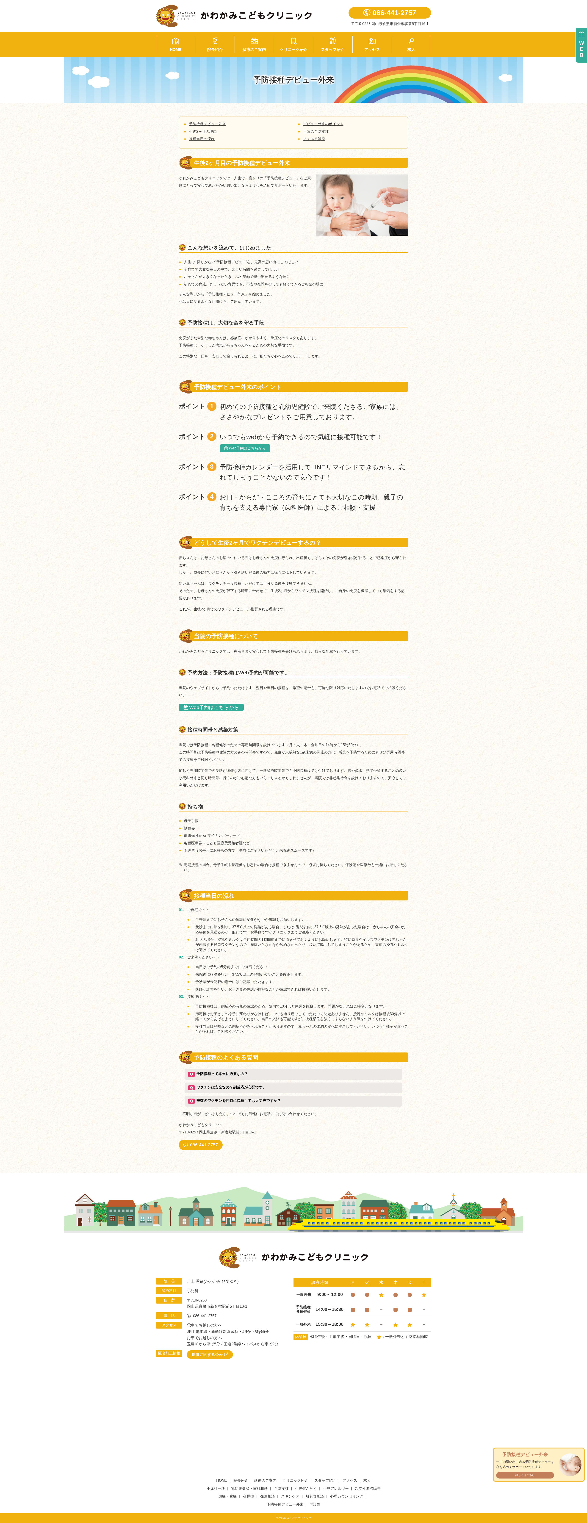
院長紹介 (215, 49)
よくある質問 (314, 139)
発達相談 (267, 1496)
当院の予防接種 (316, 131)
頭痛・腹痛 (228, 1496)
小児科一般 (216, 1488)
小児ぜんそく (306, 1488)
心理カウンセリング (346, 1496)
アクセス (372, 49)
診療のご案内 (254, 49)
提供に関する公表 (207, 1354)
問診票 (315, 1504)
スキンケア (290, 1496)
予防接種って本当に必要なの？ (219, 1074)
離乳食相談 (315, 1496)
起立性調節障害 (368, 1488)
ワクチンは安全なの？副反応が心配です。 (228, 1087)
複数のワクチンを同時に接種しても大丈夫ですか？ (235, 1101)
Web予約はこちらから (247, 448)
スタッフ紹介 (332, 49)
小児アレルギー (336, 1488)
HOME (175, 49)
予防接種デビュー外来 (207, 124)
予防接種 (281, 1488)
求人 (411, 49)
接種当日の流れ (202, 139)
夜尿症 (248, 1496)
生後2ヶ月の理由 (203, 131)
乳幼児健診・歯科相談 (249, 1488)
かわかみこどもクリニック (245, 16)
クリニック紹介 (293, 49)
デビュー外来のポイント (323, 124)
